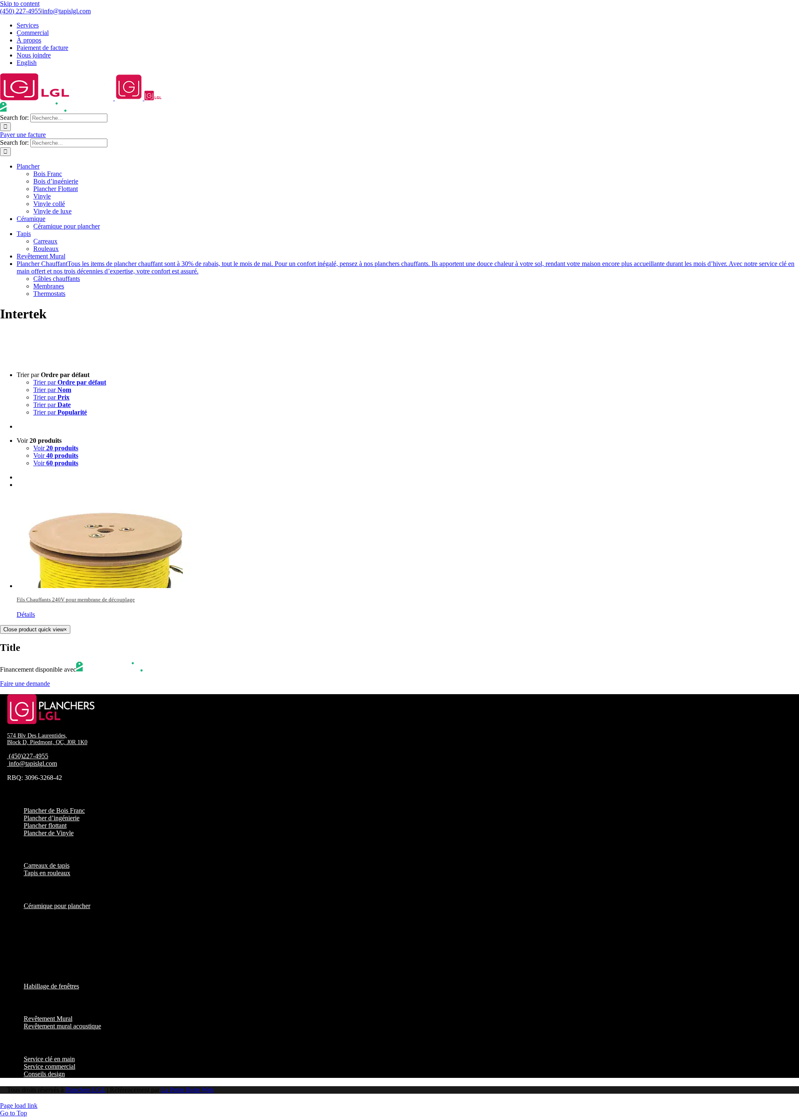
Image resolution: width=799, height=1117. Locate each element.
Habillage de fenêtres (51, 986)
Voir (55, 448)
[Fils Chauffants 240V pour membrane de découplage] (408, 541)
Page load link (18, 1105)
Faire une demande (25, 683)
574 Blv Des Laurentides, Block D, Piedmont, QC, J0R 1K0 (47, 738)
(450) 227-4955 (20, 11)
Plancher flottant (45, 825)
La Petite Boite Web (187, 1089)
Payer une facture (23, 134)
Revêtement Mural (48, 1018)
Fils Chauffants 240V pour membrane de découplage (76, 599)
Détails (26, 614)
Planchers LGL (85, 1089)
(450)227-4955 (28, 756)
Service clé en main (49, 1058)
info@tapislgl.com (66, 11)
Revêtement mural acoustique (62, 1026)
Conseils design (44, 1073)
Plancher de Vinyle (49, 833)
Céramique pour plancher (57, 905)
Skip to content (20, 3)
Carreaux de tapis (46, 865)
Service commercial (49, 1066)
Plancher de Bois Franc (54, 810)
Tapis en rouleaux (47, 872)
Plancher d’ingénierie (51, 818)
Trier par (69, 382)
